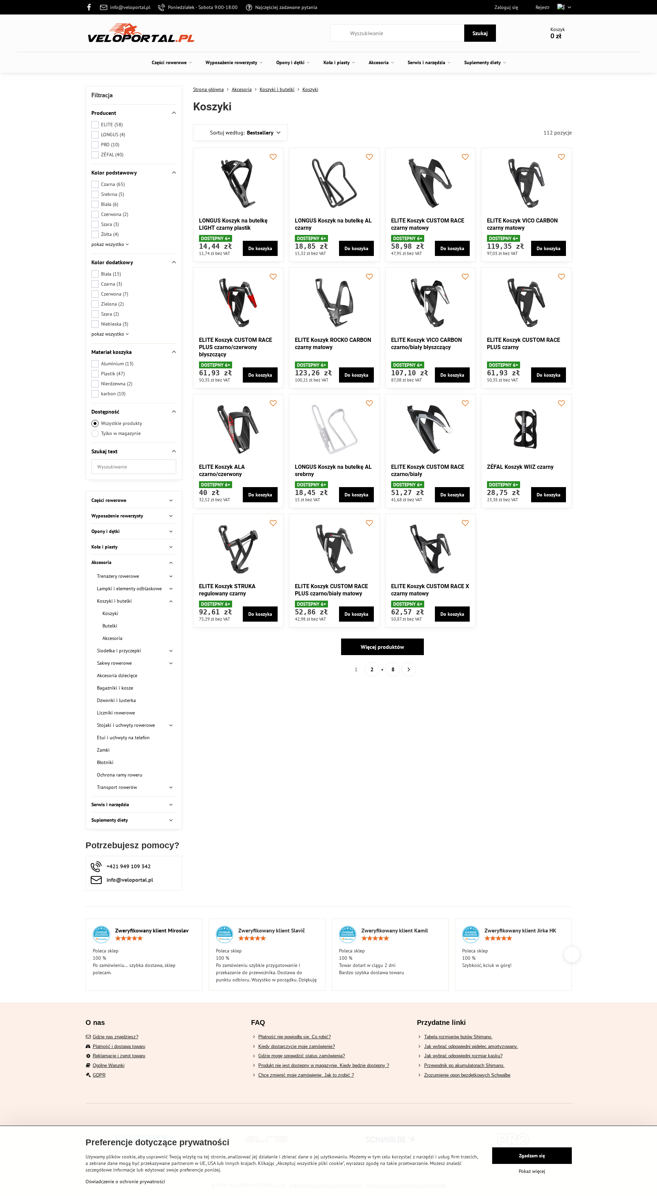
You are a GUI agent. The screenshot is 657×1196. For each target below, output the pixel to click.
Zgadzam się (532, 1156)
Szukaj (480, 33)
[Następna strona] (408, 669)
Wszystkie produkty (121, 423)
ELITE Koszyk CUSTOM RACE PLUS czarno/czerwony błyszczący (235, 347)
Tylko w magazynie (121, 433)
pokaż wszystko (108, 244)
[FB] (91, 7)
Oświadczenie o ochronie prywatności (125, 1181)
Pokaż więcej (532, 1171)
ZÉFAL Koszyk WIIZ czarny (520, 467)
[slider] (129, 938)
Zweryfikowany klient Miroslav (152, 930)
